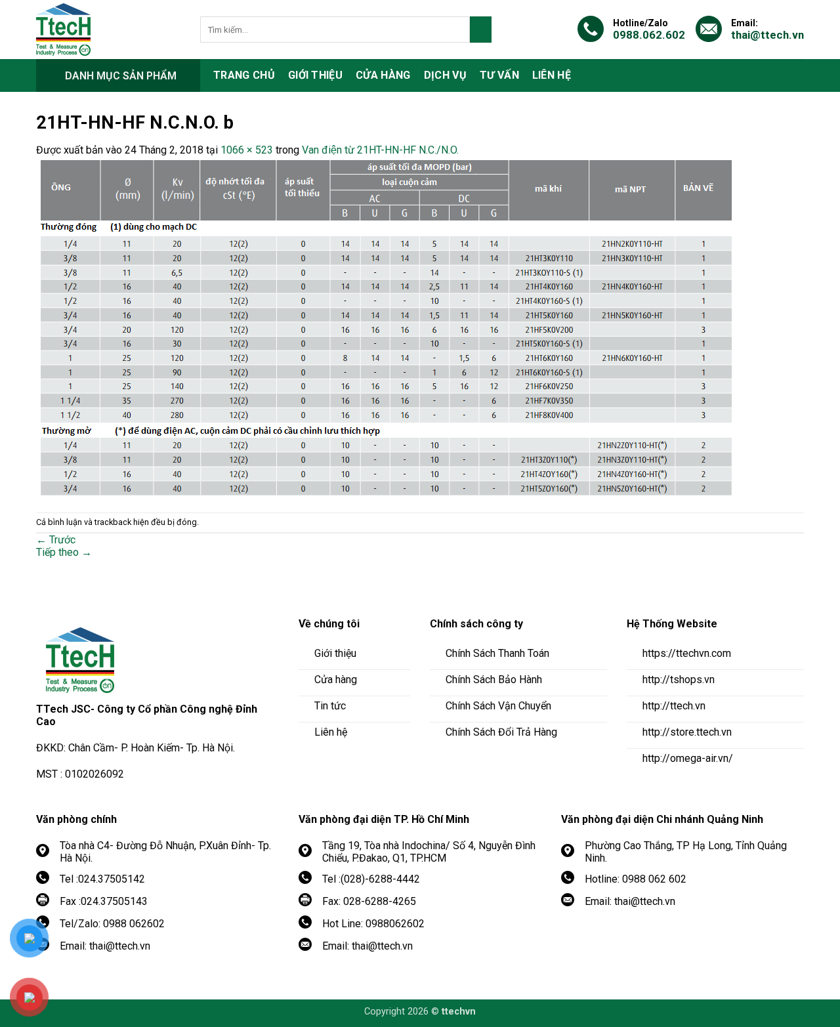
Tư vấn (499, 75)
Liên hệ (551, 75)
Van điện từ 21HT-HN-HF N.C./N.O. (380, 150)
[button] (118, 75)
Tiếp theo (64, 552)
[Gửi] (481, 29)
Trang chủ (244, 75)
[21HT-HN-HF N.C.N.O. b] (386, 327)
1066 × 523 (246, 150)
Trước (55, 540)
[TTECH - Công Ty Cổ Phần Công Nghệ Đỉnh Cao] (108, 29)
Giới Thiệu (315, 75)
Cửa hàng (383, 75)
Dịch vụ (445, 75)
